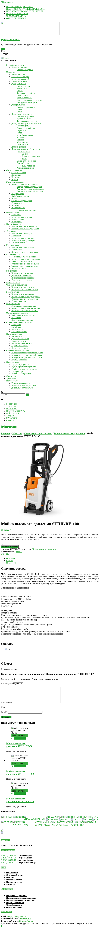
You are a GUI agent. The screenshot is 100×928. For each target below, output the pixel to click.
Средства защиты (14, 170)
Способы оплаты (14, 905)
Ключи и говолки (19, 67)
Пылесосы (16, 317)
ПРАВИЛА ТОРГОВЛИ (17, 13)
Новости (10, 877)
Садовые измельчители (16, 285)
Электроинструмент (15, 182)
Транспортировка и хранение (30, 100)
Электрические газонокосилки (25, 264)
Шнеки (25, 154)
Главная (5, 433)
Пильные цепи (23, 86)
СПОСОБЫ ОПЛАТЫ (16, 16)
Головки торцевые (25, 69)
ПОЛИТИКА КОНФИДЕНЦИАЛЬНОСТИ (25, 9)
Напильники (22, 95)
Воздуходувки (12, 292)
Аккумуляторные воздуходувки (25, 296)
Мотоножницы (13, 303)
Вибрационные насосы (21, 343)
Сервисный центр (14, 875)
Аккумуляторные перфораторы (30, 189)
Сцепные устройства (26, 128)
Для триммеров (18, 105)
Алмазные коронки (25, 168)
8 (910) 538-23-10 (8, 860)
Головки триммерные (26, 107)
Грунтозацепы (23, 126)
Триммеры (11, 231)
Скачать (9, 561)
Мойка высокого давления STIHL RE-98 (19, 745)
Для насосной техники (21, 114)
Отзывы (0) (11, 563)
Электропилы (17, 219)
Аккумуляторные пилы (21, 217)
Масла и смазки (18, 74)
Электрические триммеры (23, 240)
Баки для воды (28, 165)
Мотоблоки (16, 250)
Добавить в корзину (10, 547)
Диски (19, 109)
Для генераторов (18, 147)
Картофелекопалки (25, 135)
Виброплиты (17, 329)
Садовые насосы (18, 341)
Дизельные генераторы (21, 275)
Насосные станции (19, 348)
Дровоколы (11, 378)
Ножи (24, 158)
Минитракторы (13, 282)
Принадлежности (19, 360)
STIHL (19, 551)
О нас (14, 406)
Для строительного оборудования (26, 149)
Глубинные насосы (19, 346)
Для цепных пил (18, 84)
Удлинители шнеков (31, 156)
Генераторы (11, 271)
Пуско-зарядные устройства (23, 367)
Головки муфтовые (25, 116)
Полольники (22, 144)
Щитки (14, 179)
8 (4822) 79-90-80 (9, 855)
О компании (12, 873)
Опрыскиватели (18, 301)
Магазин (17, 433)
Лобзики (15, 205)
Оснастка (10, 72)
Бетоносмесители (19, 332)
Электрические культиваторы (24, 252)
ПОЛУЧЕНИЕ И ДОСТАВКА (19, 6)
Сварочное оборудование (17, 350)
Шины (20, 91)
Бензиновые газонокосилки (23, 257)
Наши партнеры (14, 882)
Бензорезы (16, 325)
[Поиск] (27, 394)
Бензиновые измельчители (23, 287)
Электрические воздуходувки (24, 299)
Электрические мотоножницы (24, 310)
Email (4, 712)
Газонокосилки (13, 254)
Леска (19, 112)
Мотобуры (16, 327)
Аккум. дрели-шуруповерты (29, 186)
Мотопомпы (22, 142)
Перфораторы (17, 193)
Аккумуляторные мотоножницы (25, 308)
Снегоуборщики (13, 224)
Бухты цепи (22, 88)
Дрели (14, 198)
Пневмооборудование (21, 374)
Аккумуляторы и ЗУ (20, 79)
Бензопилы (16, 215)
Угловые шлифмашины (27, 210)
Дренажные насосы (20, 339)
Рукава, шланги (24, 119)
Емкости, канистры (20, 77)
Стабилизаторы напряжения (24, 369)
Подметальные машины (22, 320)
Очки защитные (18, 172)
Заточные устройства (26, 93)
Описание (10, 558)
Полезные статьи (14, 880)
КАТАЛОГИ (12, 418)
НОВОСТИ (11, 409)
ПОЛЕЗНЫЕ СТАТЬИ (16, 411)
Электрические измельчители (24, 289)
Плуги (19, 133)
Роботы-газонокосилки (21, 261)
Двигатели (11, 376)
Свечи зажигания (19, 81)
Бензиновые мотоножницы (23, 306)
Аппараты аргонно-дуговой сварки (27, 355)
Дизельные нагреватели (22, 388)
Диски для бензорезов (26, 161)
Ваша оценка (7, 683)
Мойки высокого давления (23, 315)
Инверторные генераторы (23, 278)
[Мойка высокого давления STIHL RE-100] (40, 517)
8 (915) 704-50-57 (8, 862)
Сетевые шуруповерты (21, 201)
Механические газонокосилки (24, 266)
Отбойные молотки (20, 196)
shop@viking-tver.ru (16, 916)
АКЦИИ (10, 416)
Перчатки (15, 177)
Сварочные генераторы (21, 280)
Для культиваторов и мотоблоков (26, 123)
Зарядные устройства (20, 364)
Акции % (10, 884)
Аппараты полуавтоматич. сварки (26, 357)
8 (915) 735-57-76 (8, 858)
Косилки (20, 137)
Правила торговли (15, 902)
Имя (3, 707)
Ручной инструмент (15, 65)
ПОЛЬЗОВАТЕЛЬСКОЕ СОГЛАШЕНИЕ (24, 11)
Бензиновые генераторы (22, 273)
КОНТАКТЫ (12, 404)
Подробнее (19, 738)
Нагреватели (12, 381)
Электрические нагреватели (23, 385)
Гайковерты (16, 203)
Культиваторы (12, 245)
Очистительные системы (17, 313)
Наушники (16, 175)
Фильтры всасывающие (27, 121)
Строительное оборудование (19, 322)
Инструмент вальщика (27, 102)
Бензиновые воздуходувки (23, 294)
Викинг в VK (25, 919)
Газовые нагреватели (20, 383)
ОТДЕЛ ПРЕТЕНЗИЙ (16, 18)
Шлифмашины (18, 208)
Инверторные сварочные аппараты (27, 353)
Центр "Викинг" (10, 39)
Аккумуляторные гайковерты (30, 191)
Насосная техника (14, 334)
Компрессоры (17, 371)
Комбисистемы (18, 243)
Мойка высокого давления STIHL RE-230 (20, 800)
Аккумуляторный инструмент (24, 184)
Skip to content (7, 2)
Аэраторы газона (19, 268)
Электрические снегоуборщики (25, 229)
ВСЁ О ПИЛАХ (13, 413)
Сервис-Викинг (26, 921)
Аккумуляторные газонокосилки (25, 259)
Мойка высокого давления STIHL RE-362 (20, 772)
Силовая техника (13, 362)
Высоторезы (16, 222)
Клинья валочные (24, 98)
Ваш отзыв (6, 703)
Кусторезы (16, 236)
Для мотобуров (23, 151)
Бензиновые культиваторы (23, 247)
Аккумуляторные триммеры (23, 238)
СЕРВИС (10, 420)
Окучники (21, 130)
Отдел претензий (14, 907)
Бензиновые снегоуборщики (24, 226)
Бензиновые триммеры (21, 233)
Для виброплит (23, 163)
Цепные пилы (12, 212)
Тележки (20, 140)
